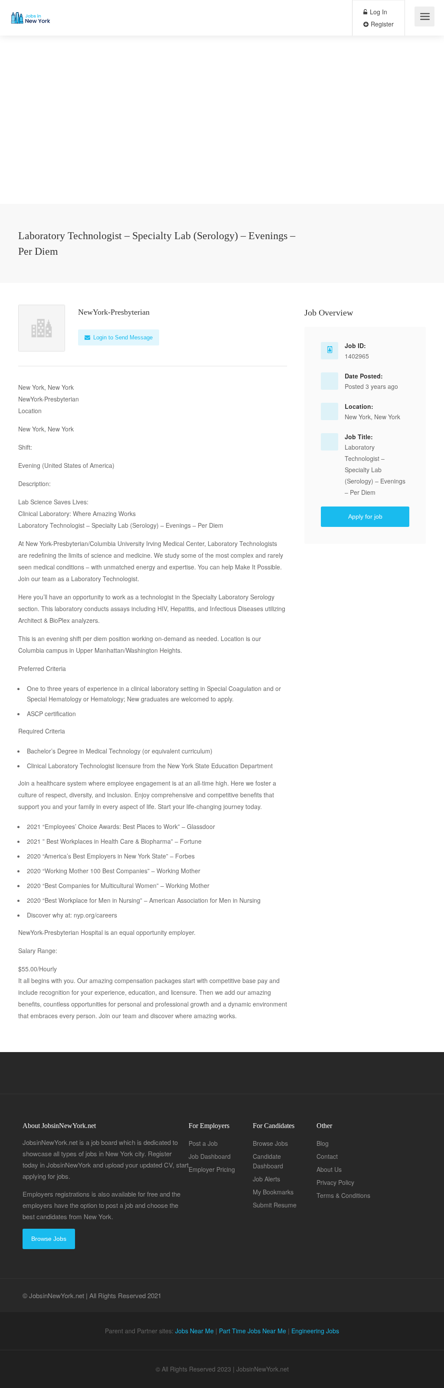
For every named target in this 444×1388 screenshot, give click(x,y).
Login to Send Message (122, 337)
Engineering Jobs (315, 1330)
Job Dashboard (210, 1156)
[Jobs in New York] (30, 11)
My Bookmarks (273, 1191)
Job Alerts (266, 1178)
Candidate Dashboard (268, 1161)
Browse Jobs (48, 1238)
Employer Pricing (212, 1169)
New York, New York (372, 416)
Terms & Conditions (343, 1195)
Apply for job (365, 516)
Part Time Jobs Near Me (252, 1330)
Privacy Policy (335, 1182)
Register (381, 24)
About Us (329, 1169)
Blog (323, 1143)
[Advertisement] (222, 143)
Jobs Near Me (194, 1330)
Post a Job (203, 1143)
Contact (327, 1156)
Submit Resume (275, 1205)
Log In (377, 11)
